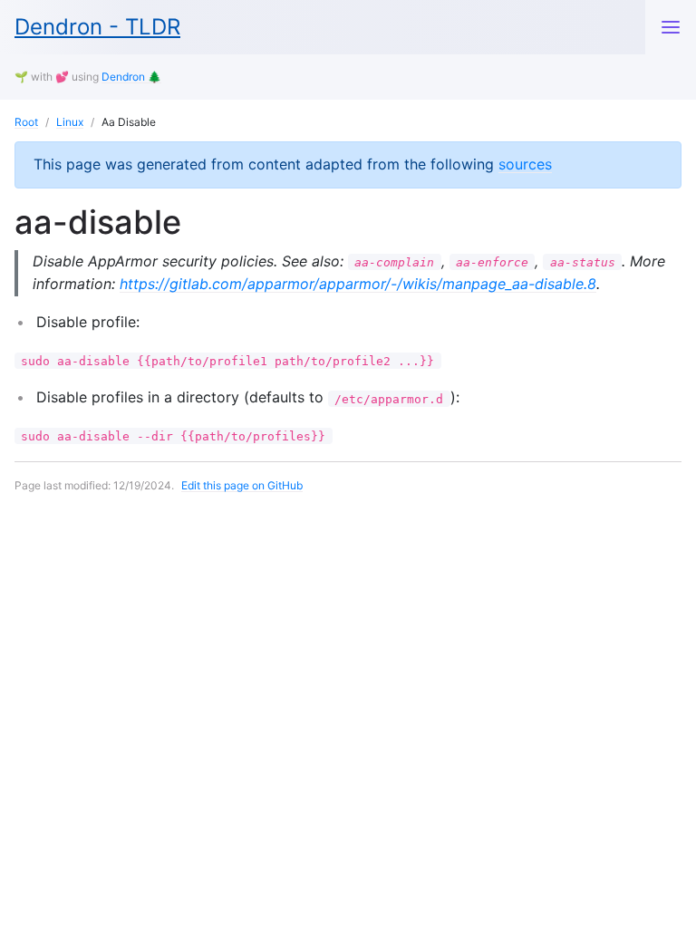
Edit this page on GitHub (242, 485)
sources (525, 164)
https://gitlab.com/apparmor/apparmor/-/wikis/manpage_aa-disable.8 (358, 284)
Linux (69, 122)
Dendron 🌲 (131, 76)
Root (26, 122)
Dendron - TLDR (97, 27)
